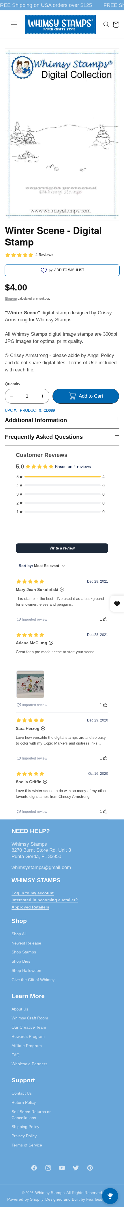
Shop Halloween (26, 970)
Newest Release (26, 943)
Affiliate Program (27, 1045)
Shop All (19, 934)
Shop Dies (21, 961)
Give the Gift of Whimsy (33, 979)
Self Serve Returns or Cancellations (31, 1114)
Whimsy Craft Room (30, 1018)
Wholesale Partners (29, 1063)
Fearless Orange (101, 1199)
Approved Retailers (30, 907)
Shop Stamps (24, 952)
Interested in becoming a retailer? (45, 900)
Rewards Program (28, 1036)
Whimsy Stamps (50, 1192)
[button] (14, 24)
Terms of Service (27, 1145)
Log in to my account (33, 893)
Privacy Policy (24, 1136)
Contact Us (22, 1093)
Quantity (12, 383)
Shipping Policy (25, 1126)
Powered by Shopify (25, 1199)
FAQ (16, 1055)
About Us (20, 1009)
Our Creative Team (29, 1027)
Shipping (11, 298)
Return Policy (24, 1102)
